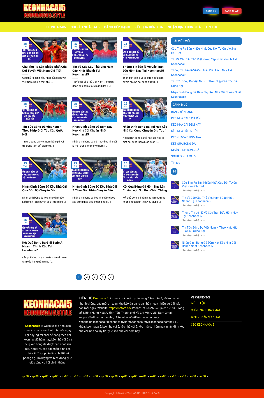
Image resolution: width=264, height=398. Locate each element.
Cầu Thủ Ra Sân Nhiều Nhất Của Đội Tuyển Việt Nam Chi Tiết (44, 68)
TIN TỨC (211, 27)
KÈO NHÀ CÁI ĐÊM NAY (186, 124)
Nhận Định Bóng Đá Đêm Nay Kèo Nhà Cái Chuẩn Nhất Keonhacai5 (92, 130)
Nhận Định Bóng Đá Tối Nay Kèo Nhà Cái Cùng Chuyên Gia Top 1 (145, 128)
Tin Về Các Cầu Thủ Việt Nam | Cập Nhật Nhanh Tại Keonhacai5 (93, 70)
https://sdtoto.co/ (120, 308)
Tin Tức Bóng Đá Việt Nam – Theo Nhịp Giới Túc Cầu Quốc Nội (42, 130)
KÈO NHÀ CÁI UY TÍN (184, 131)
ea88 (143, 376)
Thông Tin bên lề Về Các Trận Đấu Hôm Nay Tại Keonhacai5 (143, 68)
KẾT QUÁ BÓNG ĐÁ (149, 27)
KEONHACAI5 (56, 27)
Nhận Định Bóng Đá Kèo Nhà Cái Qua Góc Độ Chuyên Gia (44, 188)
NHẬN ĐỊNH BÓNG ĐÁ (184, 27)
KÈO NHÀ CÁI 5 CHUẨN (185, 118)
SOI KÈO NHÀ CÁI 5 (85, 27)
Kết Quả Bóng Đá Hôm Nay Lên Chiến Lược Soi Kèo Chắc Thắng (145, 188)
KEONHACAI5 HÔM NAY (186, 137)
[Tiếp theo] (111, 277)
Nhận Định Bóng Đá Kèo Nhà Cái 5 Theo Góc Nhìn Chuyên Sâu (94, 188)
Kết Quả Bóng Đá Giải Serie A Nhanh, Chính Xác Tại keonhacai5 (42, 246)
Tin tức (175, 162)
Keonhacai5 (100, 298)
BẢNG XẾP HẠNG (117, 27)
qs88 (25, 376)
